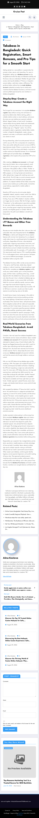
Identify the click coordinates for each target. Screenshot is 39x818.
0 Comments (8, 40)
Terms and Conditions (27, 810)
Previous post (7, 585)
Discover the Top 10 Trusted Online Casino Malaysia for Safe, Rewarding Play (18, 619)
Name (4, 700)
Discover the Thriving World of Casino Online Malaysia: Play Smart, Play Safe (16, 659)
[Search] (30, 17)
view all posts (7, 576)
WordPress (20, 813)
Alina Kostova (16, 36)
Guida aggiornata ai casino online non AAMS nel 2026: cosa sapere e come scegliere (17, 589)
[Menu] (3, 17)
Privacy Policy (16, 810)
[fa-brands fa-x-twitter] (17, 6)
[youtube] (24, 6)
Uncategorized (8, 748)
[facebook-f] (14, 6)
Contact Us (7, 810)
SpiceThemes (19, 815)
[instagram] (22, 6)
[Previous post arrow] (34, 588)
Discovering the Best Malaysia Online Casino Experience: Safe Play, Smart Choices (17, 639)
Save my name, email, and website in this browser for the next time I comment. (19, 724)
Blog (5, 36)
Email (4, 711)
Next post (6, 594)
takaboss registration (9, 437)
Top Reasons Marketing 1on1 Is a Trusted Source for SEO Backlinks (18, 781)
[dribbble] (19, 6)
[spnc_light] (34, 17)
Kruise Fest (19, 11)
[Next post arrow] (34, 598)
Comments (5, 681)
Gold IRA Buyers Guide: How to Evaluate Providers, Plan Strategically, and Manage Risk (18, 598)
